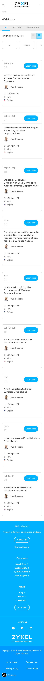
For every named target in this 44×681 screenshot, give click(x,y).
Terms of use (32, 662)
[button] (3, 4)
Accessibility (32, 668)
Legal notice (11, 662)
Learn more (31, 66)
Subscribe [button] (21, 607)
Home (4, 12)
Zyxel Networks (21, 572)
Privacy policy (12, 668)
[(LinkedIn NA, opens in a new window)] (13, 628)
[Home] (22, 4)
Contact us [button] (22, 540)
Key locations (21, 547)
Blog (21, 592)
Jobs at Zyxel (21, 575)
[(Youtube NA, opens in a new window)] (31, 628)
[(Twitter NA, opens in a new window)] (22, 628)
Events (21, 596)
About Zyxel (20, 564)
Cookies (12, 675)
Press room (21, 600)
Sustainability (21, 568)
